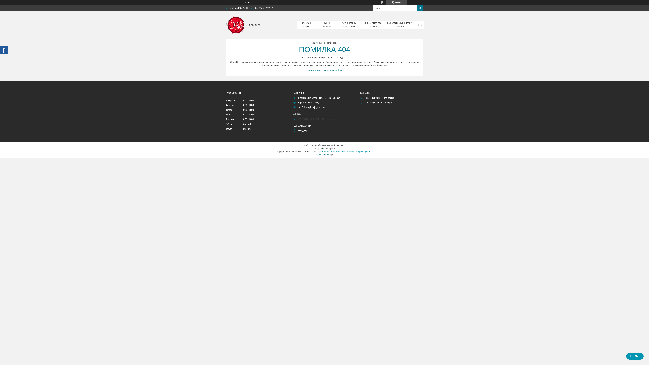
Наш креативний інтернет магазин (399, 25)
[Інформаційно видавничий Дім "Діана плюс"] (236, 25)
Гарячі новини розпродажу (349, 25)
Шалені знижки (327, 25)
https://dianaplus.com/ (308, 102)
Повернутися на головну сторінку (324, 70)
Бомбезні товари (306, 25)
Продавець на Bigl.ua (324, 148)
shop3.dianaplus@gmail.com (312, 107)
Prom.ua (341, 145)
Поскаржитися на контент (332, 151)
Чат (637, 356)
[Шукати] (420, 8)
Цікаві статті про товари (373, 25)
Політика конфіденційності (359, 151)
